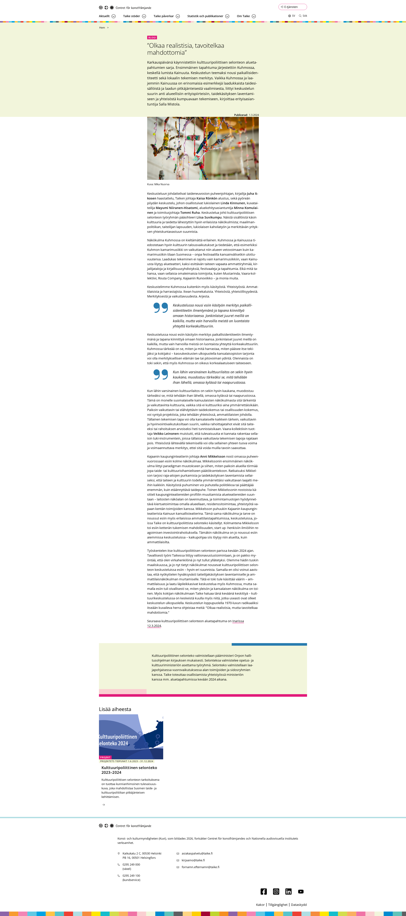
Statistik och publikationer (205, 16)
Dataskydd (299, 905)
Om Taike (243, 16)
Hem (102, 27)
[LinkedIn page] (288, 893)
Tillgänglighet (278, 905)
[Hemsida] (125, 7)
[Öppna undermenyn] (113, 16)
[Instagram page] (276, 893)
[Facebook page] (264, 893)
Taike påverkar (164, 16)
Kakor (260, 905)
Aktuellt (104, 16)
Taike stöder (131, 16)
